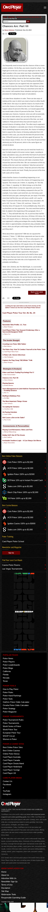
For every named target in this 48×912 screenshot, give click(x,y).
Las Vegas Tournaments (12, 569)
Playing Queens (8, 383)
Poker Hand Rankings (12, 695)
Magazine (11, 17)
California (7, 671)
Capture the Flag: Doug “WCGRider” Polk (17, 360)
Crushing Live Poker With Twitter (14, 344)
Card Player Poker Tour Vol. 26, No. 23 (28, 17)
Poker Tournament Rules (13, 720)
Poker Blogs (8, 668)
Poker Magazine (10, 712)
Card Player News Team (11, 351)
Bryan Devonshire (9, 442)
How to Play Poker (10, 689)
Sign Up (11, 553)
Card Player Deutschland (13, 763)
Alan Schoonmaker (9, 374)
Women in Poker (10, 739)
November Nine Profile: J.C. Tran (14, 325)
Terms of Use (7, 885)
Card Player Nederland (12, 767)
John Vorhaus (8, 403)
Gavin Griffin (8, 414)
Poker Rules (8, 692)
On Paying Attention (9, 412)
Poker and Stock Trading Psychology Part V (18, 372)
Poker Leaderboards (11, 665)
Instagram (7, 794)
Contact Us (7, 781)
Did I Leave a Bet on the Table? (13, 418)
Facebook (7, 784)
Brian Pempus (8, 327)
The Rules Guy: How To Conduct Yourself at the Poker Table (24, 349)
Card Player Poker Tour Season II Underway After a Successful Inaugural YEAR (21, 331)
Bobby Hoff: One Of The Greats (13, 435)
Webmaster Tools (8, 894)
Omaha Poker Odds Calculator (16, 705)
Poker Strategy (9, 708)
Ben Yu (6, 392)
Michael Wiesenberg (10, 432)
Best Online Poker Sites (13, 747)
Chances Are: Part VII (10, 378)
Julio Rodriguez (8, 357)
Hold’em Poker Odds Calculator (16, 702)
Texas (5, 681)
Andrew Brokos (8, 385)
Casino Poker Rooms (11, 565)
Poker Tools (8, 699)
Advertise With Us (8, 878)
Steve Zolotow (9, 30)
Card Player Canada (11, 760)
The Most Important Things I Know (14, 401)
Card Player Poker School (13, 541)
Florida (5, 674)
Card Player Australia (11, 757)
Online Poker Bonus (11, 754)
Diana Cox (7, 334)
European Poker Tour (11, 733)
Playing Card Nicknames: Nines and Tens (17, 430)
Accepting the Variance (10, 407)
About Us (5, 875)
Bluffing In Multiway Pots (11, 396)
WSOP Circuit (9, 736)
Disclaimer (5, 888)
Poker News (8, 658)
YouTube (6, 791)
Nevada (6, 678)
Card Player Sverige (11, 770)
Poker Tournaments (11, 723)
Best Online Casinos (11, 750)
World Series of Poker (12, 726)
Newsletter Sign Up (9, 881)
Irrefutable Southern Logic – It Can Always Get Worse (21, 440)
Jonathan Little (8, 409)
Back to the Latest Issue (37, 292)
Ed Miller (6, 398)
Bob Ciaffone (8, 437)
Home (5, 17)
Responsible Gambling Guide (13, 898)
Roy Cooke (7, 419)
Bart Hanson (8, 346)
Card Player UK (9, 773)
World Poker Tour (10, 729)
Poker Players (9, 662)
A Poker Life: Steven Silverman (13, 355)
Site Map (5, 891)
